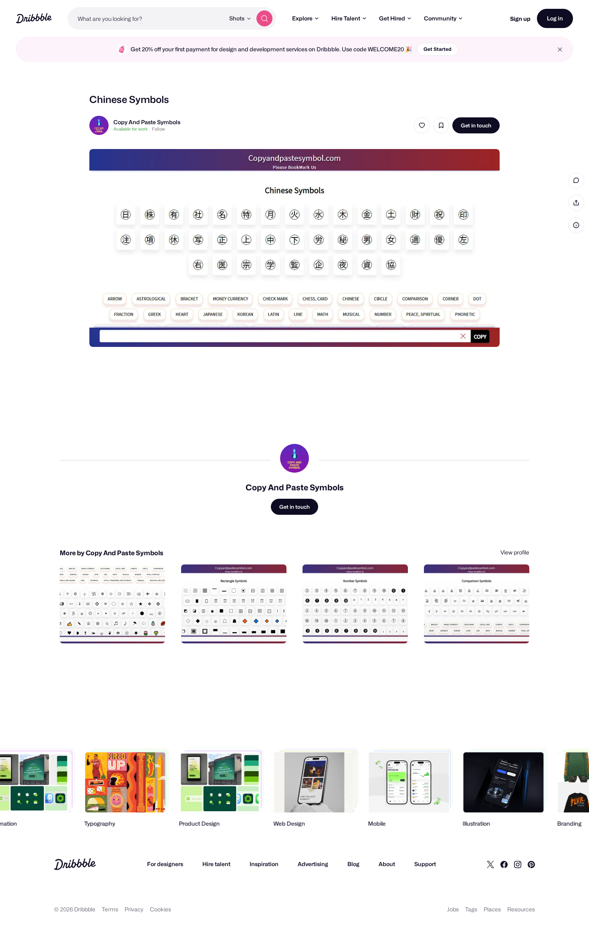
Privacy (134, 909)
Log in (555, 18)
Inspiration (264, 863)
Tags (471, 909)
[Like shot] (422, 125)
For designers (165, 863)
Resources (521, 909)
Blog (353, 863)
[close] (560, 49)
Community (440, 18)
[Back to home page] (34, 18)
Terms (110, 909)
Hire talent (216, 863)
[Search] (264, 18)
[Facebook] (504, 864)
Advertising (313, 863)
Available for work (130, 129)
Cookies (160, 909)
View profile (514, 552)
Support (425, 863)
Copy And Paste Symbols (146, 122)
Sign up (520, 18)
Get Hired (392, 18)
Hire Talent (345, 18)
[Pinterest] (531, 864)
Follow (158, 129)
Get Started (438, 49)
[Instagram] (517, 864)
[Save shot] (441, 125)
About (387, 863)
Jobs (453, 909)
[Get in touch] (118, 628)
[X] (490, 864)
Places (492, 909)
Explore (302, 18)
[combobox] (146, 18)
